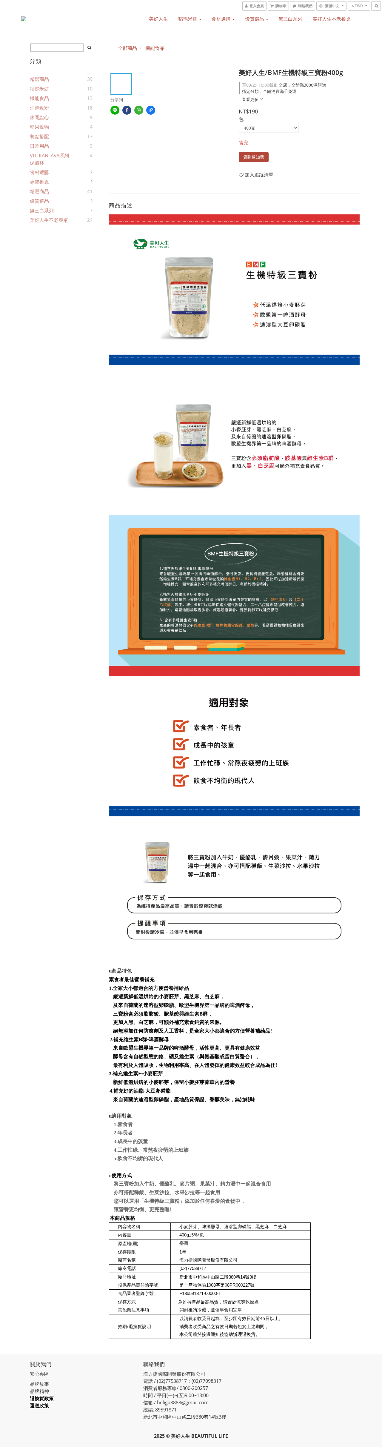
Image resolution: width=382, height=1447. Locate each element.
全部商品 (127, 48)
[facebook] (126, 110)
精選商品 (39, 79)
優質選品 (255, 19)
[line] (114, 110)
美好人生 (158, 19)
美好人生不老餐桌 (331, 19)
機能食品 (39, 98)
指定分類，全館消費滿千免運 (269, 91)
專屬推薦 (39, 182)
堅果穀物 (39, 127)
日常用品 (39, 146)
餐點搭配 (39, 136)
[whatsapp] (138, 110)
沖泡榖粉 (39, 108)
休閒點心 (39, 117)
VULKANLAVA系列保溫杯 (49, 159)
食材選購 (222, 19)
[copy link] (150, 110)
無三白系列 (290, 19)
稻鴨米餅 (188, 19)
